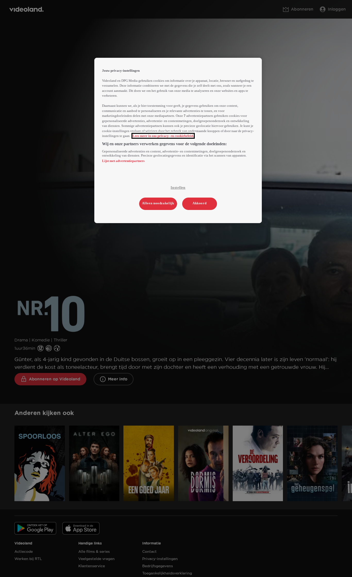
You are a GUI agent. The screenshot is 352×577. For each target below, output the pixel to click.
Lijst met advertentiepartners (123, 161)
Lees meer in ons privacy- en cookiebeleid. (163, 136)
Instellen (178, 188)
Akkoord (199, 203)
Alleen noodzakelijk (158, 203)
